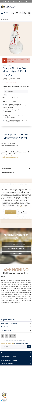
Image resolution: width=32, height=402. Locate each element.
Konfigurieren (22, 212)
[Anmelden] (25, 12)
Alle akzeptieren (10, 212)
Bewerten (16, 98)
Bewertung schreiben (16, 253)
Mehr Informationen (23, 207)
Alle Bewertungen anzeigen (16, 248)
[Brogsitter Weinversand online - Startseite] (8, 6)
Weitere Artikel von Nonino (10, 157)
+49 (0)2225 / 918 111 (23, 1)
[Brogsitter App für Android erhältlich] (14, 336)
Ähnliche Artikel (6, 168)
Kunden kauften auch (8, 172)
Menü (6, 13)
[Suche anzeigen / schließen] (12, 12)
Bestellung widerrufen (25, 15)
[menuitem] (4, 12)
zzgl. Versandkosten (12, 80)
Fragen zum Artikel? (7, 156)
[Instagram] (6, 336)
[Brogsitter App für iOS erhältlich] (10, 336)
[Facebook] (2, 336)
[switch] (3, 399)
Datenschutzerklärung (7, 343)
